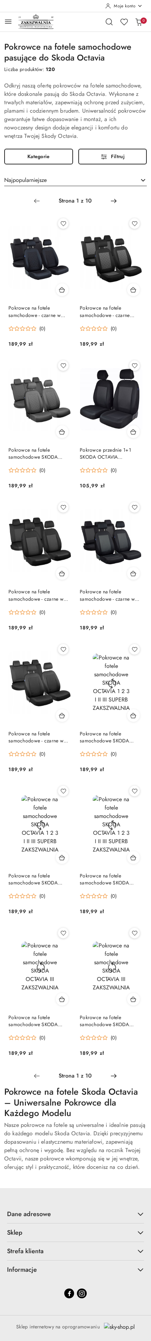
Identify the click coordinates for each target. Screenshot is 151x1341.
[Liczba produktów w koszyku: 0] (139, 21)
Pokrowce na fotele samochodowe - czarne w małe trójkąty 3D (36, 595)
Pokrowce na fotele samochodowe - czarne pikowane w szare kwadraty (109, 311)
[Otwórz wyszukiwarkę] (109, 21)
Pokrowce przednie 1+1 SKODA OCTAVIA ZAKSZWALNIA (105, 453)
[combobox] (75, 180)
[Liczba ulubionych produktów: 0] (124, 21)
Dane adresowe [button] (29, 1214)
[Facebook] (69, 1293)
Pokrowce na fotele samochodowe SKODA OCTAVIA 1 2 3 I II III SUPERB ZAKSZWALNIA (106, 737)
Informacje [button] (22, 1269)
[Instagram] (82, 1293)
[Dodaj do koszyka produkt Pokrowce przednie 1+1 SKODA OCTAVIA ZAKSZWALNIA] (133, 431)
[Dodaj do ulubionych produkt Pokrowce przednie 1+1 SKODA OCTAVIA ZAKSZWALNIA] (134, 365)
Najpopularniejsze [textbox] (25, 180)
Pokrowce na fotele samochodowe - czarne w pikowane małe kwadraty (36, 737)
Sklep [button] (14, 1232)
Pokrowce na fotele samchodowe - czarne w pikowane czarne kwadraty (37, 311)
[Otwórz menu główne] (8, 21)
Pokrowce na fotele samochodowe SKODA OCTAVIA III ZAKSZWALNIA (38, 453)
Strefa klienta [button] (25, 1251)
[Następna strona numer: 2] (114, 201)
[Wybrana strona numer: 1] (75, 201)
